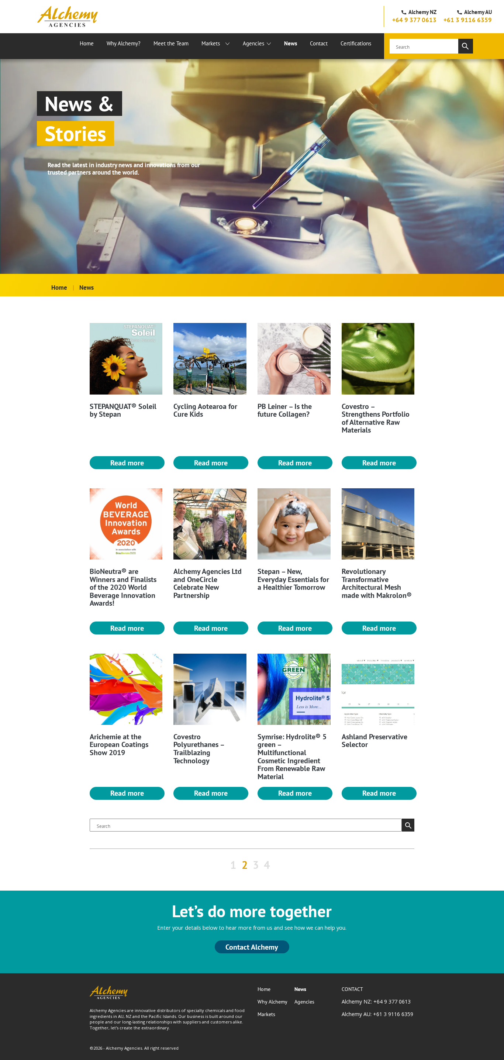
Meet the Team (171, 43)
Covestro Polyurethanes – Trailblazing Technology (198, 748)
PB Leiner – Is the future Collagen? (285, 410)
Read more (127, 462)
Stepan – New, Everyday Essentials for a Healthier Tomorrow (293, 579)
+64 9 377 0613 (414, 20)
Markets (210, 43)
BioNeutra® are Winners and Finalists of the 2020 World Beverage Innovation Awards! (123, 587)
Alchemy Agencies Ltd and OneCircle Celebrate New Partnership (207, 583)
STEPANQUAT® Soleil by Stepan (123, 410)
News (290, 43)
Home (87, 43)
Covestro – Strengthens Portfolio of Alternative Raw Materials (376, 418)
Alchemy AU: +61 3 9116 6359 (377, 1014)
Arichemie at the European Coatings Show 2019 (119, 744)
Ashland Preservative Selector (374, 740)
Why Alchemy (272, 1001)
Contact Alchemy (251, 946)
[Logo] (67, 16)
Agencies (253, 43)
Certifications (356, 43)
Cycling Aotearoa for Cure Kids (205, 410)
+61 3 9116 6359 (467, 20)
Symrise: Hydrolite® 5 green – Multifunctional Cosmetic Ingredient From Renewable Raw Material (292, 756)
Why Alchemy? (124, 43)
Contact (319, 43)
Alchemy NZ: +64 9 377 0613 (376, 1001)
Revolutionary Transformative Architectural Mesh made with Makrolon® (377, 583)
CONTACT (352, 989)
